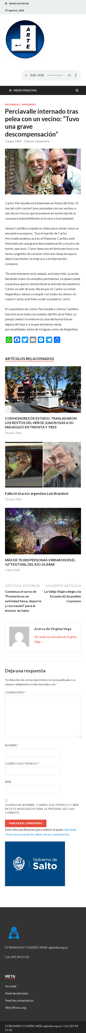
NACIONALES (12, 104)
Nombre (12, 745)
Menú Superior (19, 3)
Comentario (16, 692)
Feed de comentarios (19, 1000)
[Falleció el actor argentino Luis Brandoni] (43, 489)
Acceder (11, 986)
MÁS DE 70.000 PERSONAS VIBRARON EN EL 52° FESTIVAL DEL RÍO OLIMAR (40, 562)
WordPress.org (15, 1007)
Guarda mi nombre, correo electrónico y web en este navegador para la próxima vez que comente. (42, 808)
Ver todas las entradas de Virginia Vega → (55, 639)
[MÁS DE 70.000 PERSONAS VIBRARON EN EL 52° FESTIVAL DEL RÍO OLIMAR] (43, 555)
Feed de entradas (16, 993)
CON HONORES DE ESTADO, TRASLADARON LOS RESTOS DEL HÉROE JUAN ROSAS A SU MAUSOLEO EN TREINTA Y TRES (41, 422)
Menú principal (25, 90)
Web (8, 781)
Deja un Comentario (37, 141)
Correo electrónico (22, 763)
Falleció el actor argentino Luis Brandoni (36, 493)
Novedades (29, 104)
